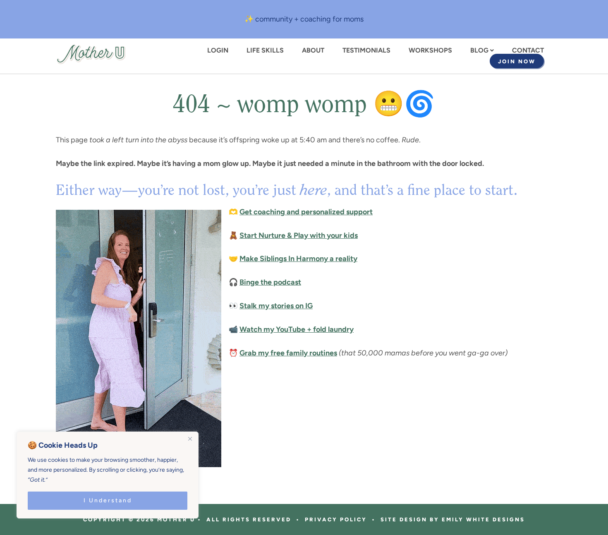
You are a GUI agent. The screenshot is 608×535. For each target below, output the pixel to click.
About (313, 50)
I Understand (108, 500)
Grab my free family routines (288, 352)
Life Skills (265, 50)
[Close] (190, 439)
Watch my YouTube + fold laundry (296, 329)
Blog (479, 50)
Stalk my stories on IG (276, 305)
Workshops (430, 50)
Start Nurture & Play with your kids (298, 235)
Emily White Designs (483, 519)
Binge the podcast (270, 282)
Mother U (91, 54)
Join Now (517, 61)
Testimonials (366, 50)
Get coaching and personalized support (306, 211)
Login (217, 50)
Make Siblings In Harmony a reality (298, 258)
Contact (528, 50)
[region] (108, 475)
